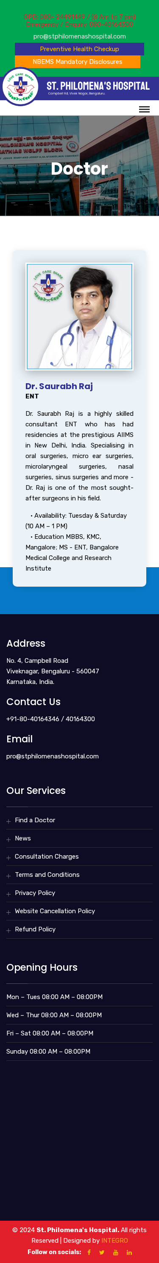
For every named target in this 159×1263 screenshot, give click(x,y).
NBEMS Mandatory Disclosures (78, 62)
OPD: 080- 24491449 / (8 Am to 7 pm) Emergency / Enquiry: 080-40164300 (80, 20)
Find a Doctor (35, 820)
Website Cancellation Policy (55, 911)
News (23, 838)
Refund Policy (35, 929)
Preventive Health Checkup (79, 49)
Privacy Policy (35, 893)
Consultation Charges (47, 856)
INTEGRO (114, 1240)
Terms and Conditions (47, 875)
